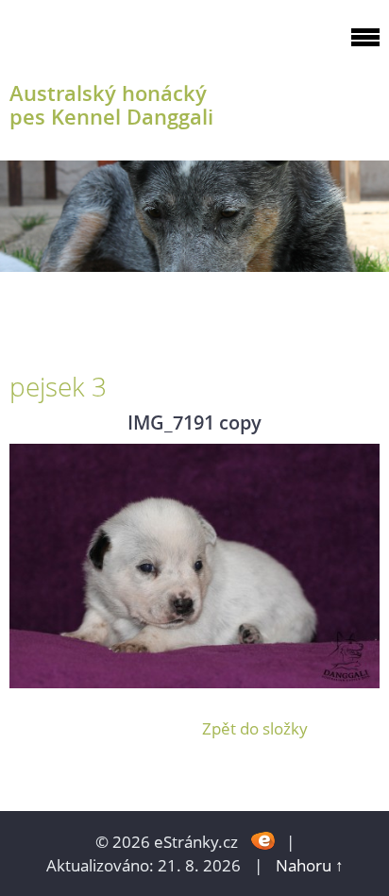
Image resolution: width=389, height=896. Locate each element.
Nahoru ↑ (310, 865)
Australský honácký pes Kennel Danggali (111, 104)
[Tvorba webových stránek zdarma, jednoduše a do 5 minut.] (264, 840)
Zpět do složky (255, 728)
